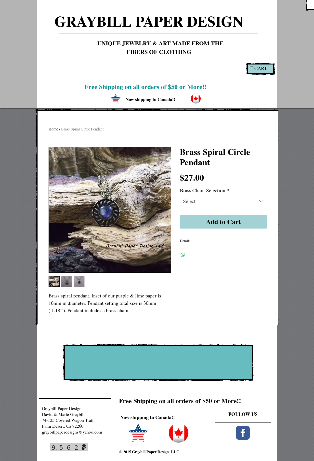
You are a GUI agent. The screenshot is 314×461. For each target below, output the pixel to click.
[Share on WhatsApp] (183, 255)
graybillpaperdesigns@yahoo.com (72, 432)
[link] (252, 66)
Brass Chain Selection (204, 190)
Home (53, 128)
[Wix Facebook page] (243, 433)
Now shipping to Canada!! (147, 417)
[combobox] (223, 201)
